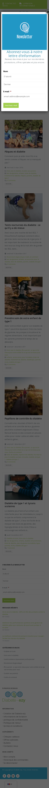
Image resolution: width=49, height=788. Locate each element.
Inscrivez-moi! (11, 105)
